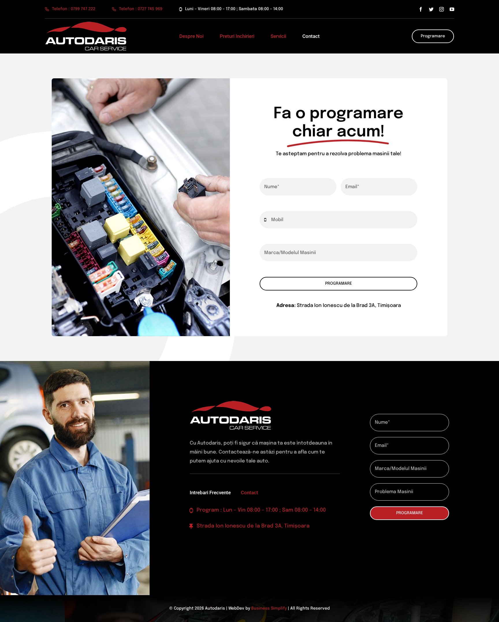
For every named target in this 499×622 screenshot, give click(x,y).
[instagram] (441, 9)
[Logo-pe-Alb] (85, 24)
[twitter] (431, 9)
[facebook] (420, 9)
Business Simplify (269, 608)
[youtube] (452, 9)
